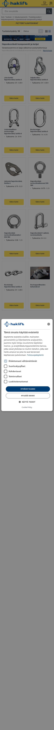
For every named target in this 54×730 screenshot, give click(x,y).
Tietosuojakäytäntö (35, 355)
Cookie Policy (27, 407)
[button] (27, 401)
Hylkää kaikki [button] (28, 395)
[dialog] (27, 365)
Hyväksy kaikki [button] (28, 389)
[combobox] (48, 324)
